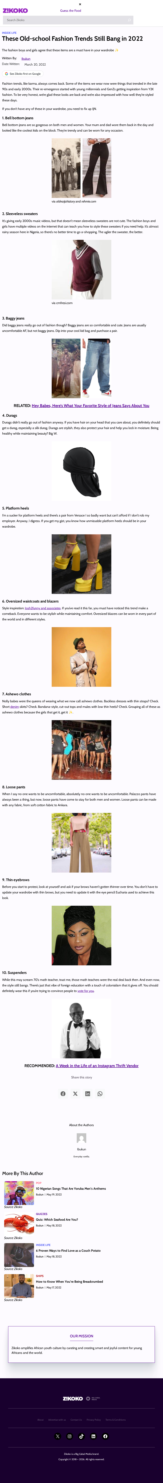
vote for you (86, 991)
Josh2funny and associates (43, 608)
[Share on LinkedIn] (88, 1094)
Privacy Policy (94, 1419)
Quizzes (41, 1214)
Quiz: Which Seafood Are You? (57, 1219)
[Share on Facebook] (63, 1094)
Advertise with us (57, 1419)
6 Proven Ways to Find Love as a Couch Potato (68, 1250)
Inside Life (9, 33)
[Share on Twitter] (75, 1094)
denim (14, 707)
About (40, 1419)
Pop (38, 1183)
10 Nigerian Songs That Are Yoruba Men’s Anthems (71, 1188)
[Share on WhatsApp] (100, 1094)
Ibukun (25, 59)
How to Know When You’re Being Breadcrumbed (69, 1281)
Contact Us (76, 1419)
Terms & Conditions (116, 1419)
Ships (40, 1276)
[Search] (129, 20)
